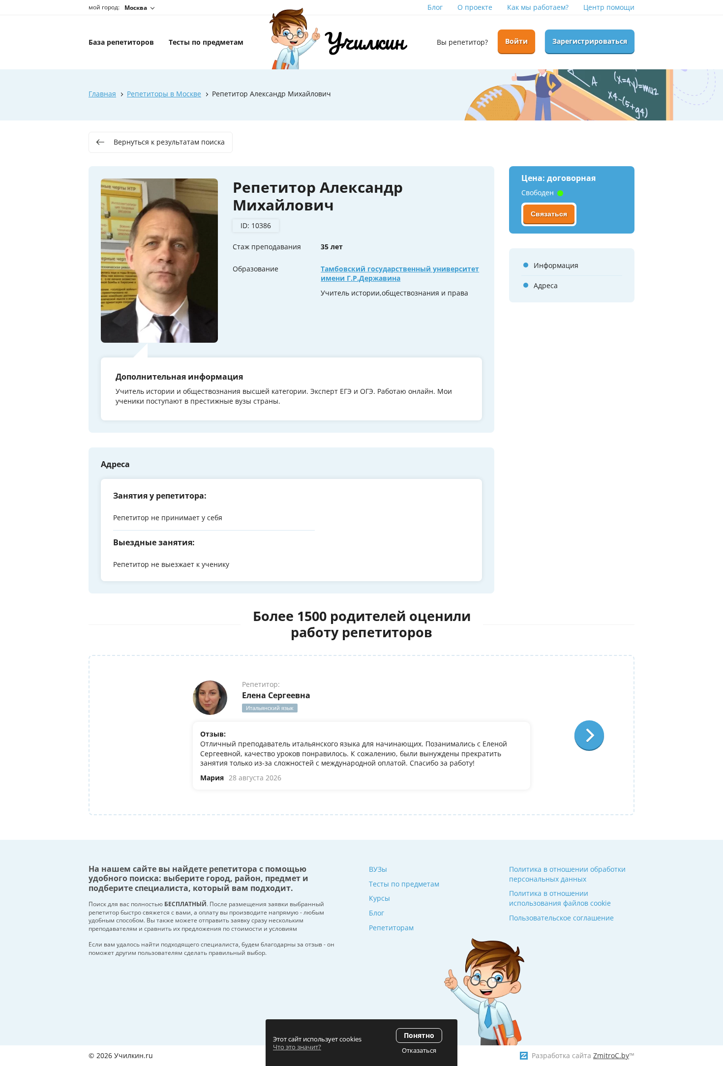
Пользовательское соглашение (561, 917)
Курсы (379, 898)
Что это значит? (297, 1046)
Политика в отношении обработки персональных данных (567, 874)
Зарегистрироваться (589, 41)
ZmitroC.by (611, 1055)
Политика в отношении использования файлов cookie (560, 898)
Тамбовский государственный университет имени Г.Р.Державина (400, 273)
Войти (516, 41)
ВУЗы (378, 869)
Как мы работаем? (538, 7)
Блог (435, 7)
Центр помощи (608, 7)
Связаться (549, 214)
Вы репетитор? (462, 42)
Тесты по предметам (404, 883)
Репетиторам (391, 927)
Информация (556, 265)
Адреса (546, 285)
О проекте (474, 7)
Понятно (419, 1035)
